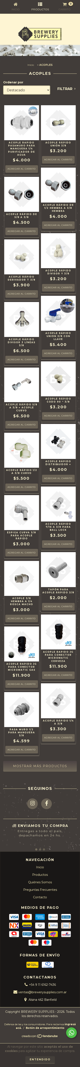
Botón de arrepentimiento (45, 1027)
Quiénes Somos (40, 882)
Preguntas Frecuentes (40, 890)
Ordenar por (13, 82)
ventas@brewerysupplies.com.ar (42, 992)
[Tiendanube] (40, 1037)
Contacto (40, 897)
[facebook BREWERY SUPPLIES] (46, 803)
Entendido (40, 1059)
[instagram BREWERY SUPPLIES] (32, 803)
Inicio (31, 64)
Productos (40, 875)
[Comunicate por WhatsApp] (71, 1032)
